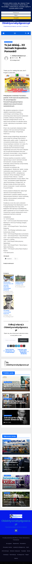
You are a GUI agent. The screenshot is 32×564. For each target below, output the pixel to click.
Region (27, 554)
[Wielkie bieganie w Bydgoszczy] (20, 278)
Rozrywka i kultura (7, 547)
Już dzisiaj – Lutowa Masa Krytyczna (7, 312)
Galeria (16, 558)
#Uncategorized (14, 60)
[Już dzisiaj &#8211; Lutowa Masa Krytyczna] (8, 302)
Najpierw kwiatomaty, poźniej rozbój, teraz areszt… (14, 497)
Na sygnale (7, 458)
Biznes (28, 551)
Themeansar (16, 539)
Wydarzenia (16, 543)
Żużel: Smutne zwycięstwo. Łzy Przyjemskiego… (10, 351)
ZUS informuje (5, 551)
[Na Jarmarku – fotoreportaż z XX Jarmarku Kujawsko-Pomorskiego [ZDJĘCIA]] (8, 278)
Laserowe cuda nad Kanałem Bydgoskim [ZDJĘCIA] (22, 351)
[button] (25, 33)
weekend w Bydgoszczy (19, 547)
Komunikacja (13, 554)
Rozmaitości (7, 440)
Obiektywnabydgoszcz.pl (16, 23)
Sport (27, 547)
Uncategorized (8, 41)
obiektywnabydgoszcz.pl (19, 55)
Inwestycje (5, 554)
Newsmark (25, 537)
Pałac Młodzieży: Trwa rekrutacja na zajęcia (14, 444)
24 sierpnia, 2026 (10, 482)
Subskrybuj (23, 340)
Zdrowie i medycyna (15, 551)
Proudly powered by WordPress (10, 537)
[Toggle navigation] (15, 33)
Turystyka (23, 551)
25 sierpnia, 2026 (10, 447)
